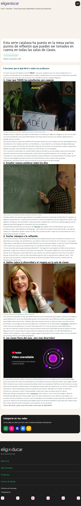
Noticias (9, 9)
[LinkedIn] (17, 428)
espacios (34, 393)
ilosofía (37, 227)
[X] (5, 428)
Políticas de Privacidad (8, 488)
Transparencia (6, 492)
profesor (65, 324)
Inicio (3, 9)
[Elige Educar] (10, 4)
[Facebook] (23, 428)
